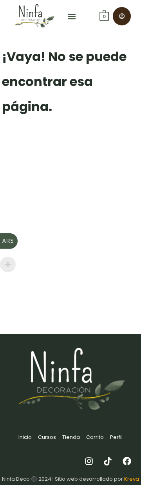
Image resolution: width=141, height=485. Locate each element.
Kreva (131, 479)
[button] (71, 16)
